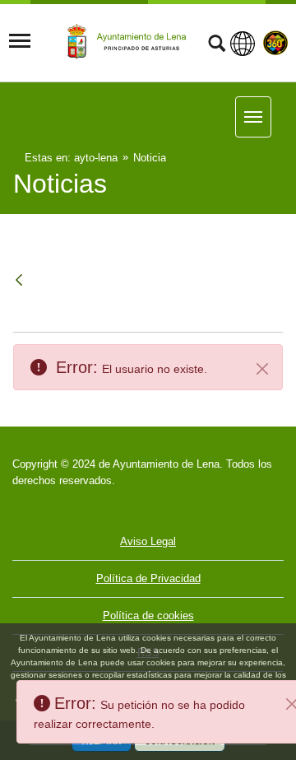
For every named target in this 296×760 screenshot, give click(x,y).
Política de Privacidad (148, 578)
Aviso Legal (148, 541)
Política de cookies (148, 615)
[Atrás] (20, 281)
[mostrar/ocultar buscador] (216, 45)
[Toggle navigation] (19, 41)
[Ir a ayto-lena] (129, 42)
